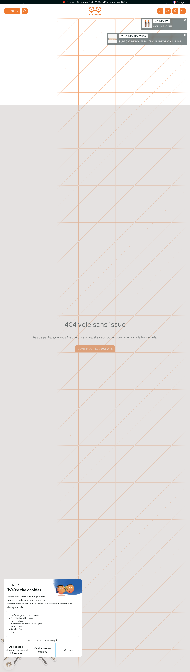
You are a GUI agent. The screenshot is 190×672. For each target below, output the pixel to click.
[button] (183, 11)
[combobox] (178, 2)
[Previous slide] (23, 2)
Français (181, 2)
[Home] (95, 11)
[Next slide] (166, 2)
